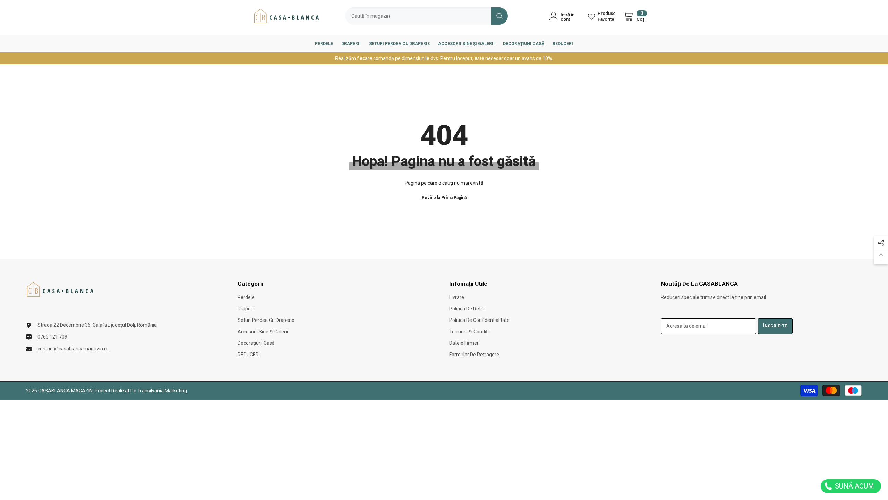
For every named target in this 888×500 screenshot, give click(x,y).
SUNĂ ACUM (853, 486)
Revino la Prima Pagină (444, 197)
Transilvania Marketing (162, 390)
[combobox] (418, 16)
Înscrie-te (775, 326)
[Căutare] (426, 16)
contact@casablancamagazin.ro (73, 348)
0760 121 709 (52, 337)
